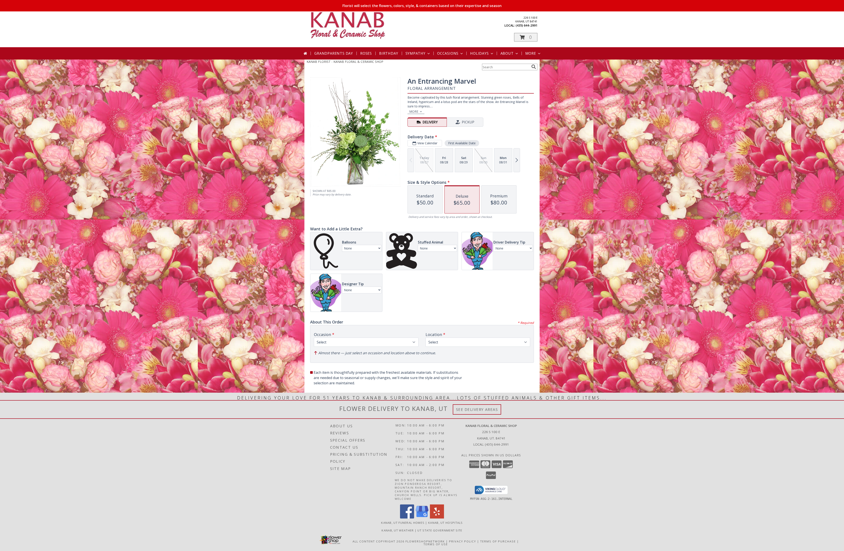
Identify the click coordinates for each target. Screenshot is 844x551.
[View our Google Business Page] (422, 517)
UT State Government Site (439, 530)
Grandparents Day (333, 53)
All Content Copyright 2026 (378, 541)
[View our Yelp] (437, 517)
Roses (366, 53)
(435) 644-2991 (526, 25)
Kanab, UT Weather (398, 530)
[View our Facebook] (407, 517)
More (530, 53)
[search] (533, 66)
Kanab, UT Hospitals (445, 523)
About (507, 53)
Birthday (388, 53)
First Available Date (462, 143)
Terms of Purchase (498, 541)
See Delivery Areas (477, 409)
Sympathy (416, 53)
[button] (525, 37)
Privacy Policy (462, 541)
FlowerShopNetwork (425, 541)
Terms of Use (436, 544)
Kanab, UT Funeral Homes (402, 523)
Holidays (479, 53)
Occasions (447, 53)
